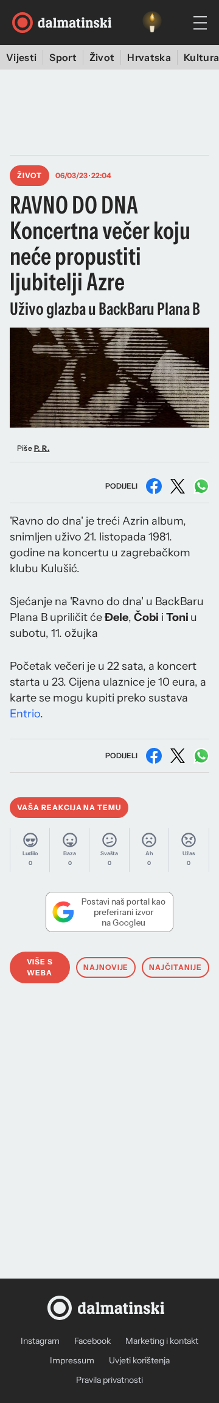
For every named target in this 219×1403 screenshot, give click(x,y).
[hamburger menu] (200, 23)
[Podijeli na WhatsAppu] (201, 486)
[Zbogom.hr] (152, 22)
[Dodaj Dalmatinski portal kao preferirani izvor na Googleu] (109, 912)
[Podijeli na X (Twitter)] (177, 486)
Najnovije (106, 967)
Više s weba (40, 967)
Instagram (40, 1340)
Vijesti (21, 57)
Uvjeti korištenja (139, 1360)
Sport (63, 57)
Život (102, 57)
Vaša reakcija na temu (69, 807)
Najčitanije (175, 967)
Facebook (92, 1340)
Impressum (72, 1360)
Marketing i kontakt (161, 1340)
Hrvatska (149, 57)
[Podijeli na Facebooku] (154, 486)
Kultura (201, 57)
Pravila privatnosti (109, 1379)
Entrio (25, 713)
